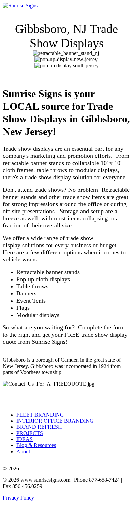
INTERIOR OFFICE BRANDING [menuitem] (55, 421)
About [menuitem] (23, 451)
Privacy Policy (18, 498)
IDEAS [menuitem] (24, 439)
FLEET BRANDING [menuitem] (40, 415)
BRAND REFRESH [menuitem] (39, 427)
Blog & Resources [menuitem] (36, 445)
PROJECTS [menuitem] (29, 433)
